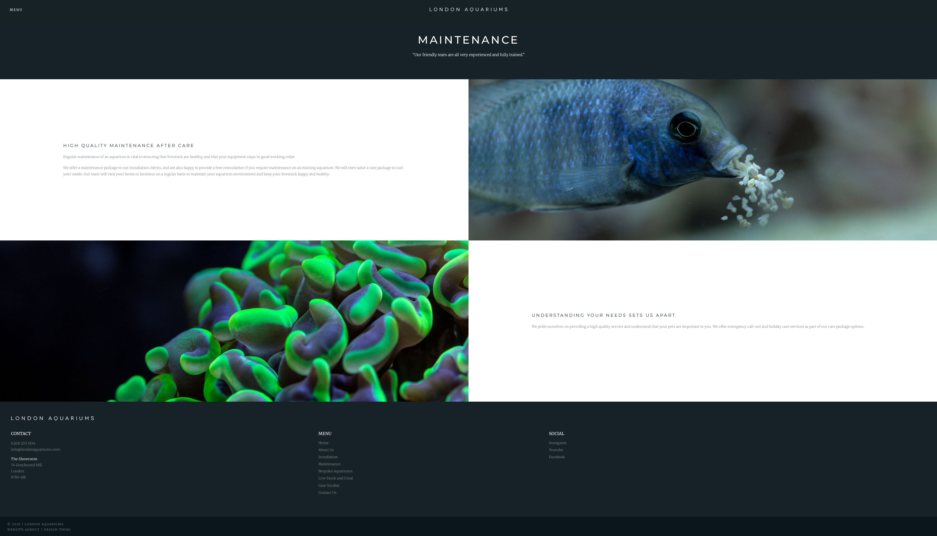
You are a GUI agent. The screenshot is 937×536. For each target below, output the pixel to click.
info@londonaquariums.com (35, 449)
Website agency (23, 529)
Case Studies (329, 485)
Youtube (556, 450)
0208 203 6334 (23, 443)
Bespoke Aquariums (335, 471)
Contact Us (327, 492)
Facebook (557, 457)
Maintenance (329, 464)
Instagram (558, 443)
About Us (326, 450)
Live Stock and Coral (335, 478)
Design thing (57, 529)
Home (323, 443)
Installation (328, 457)
